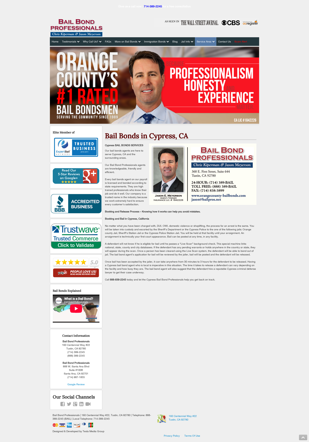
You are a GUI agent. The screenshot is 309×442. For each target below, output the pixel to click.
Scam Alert (240, 41)
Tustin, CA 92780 (178, 419)
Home (55, 41)
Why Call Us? (90, 41)
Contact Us (224, 41)
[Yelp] (76, 267)
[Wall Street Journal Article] (206, 22)
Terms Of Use (192, 435)
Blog (175, 41)
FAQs (108, 41)
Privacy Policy (172, 435)
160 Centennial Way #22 (183, 416)
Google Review (76, 384)
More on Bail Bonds (126, 41)
